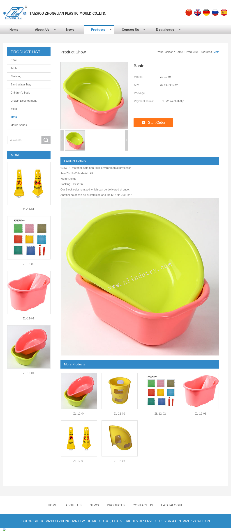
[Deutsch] (206, 12)
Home (13, 29)
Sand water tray (21, 84)
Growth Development (24, 100)
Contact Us (130, 29)
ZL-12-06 (119, 413)
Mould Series (19, 125)
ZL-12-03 (28, 318)
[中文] (188, 12)
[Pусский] (215, 12)
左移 (62, 140)
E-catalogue (165, 29)
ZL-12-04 (28, 373)
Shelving (16, 76)
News (70, 29)
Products (98, 29)
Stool (14, 108)
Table (14, 68)
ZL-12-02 (28, 264)
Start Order (156, 122)
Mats (14, 117)
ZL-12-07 (119, 461)
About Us (42, 29)
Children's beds (20, 92)
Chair (14, 60)
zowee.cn (201, 521)
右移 (126, 140)
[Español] (224, 12)
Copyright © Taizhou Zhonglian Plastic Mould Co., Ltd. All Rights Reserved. (89, 521)
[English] (197, 12)
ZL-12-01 (28, 209)
